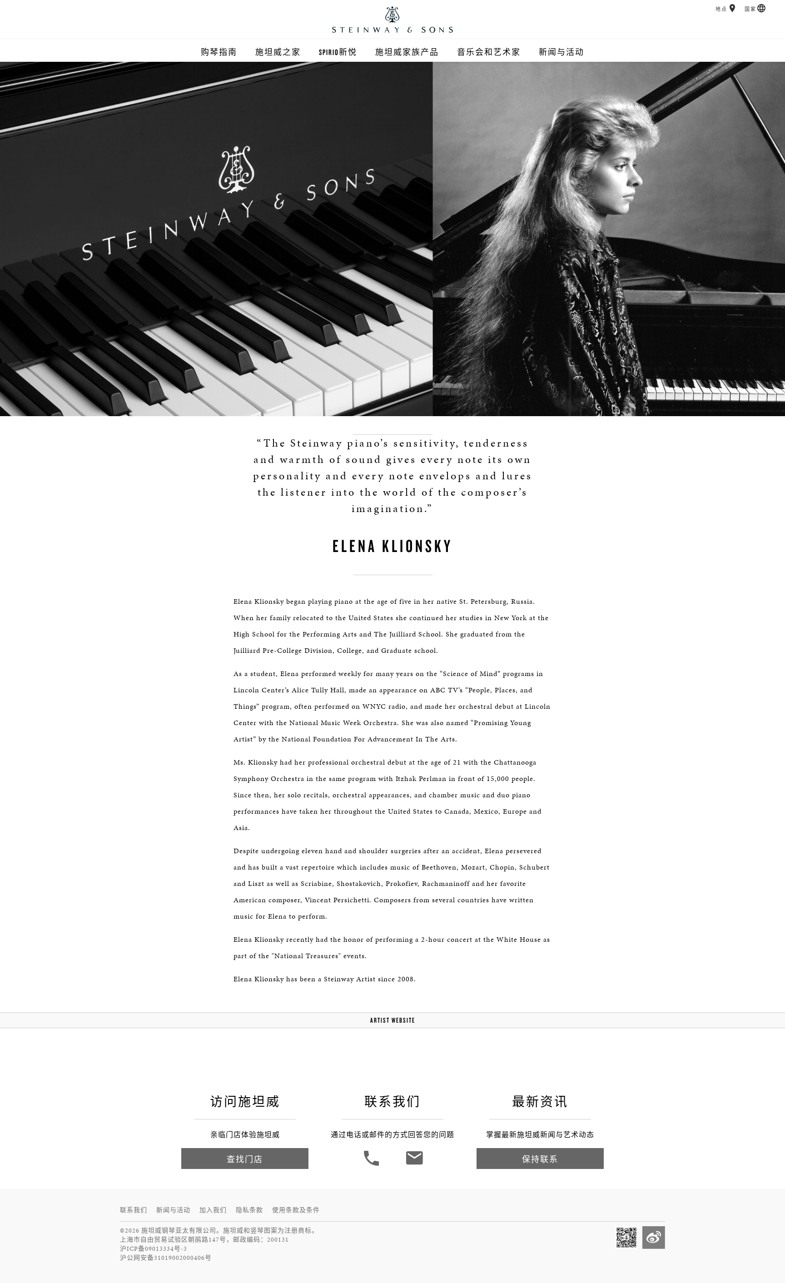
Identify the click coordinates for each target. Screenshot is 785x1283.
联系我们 (133, 1210)
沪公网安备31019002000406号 (166, 1257)
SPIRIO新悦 (338, 52)
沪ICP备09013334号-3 (153, 1248)
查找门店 (245, 1159)
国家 (750, 9)
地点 (721, 9)
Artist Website (392, 1020)
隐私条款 (249, 1210)
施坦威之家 (278, 52)
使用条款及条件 (296, 1210)
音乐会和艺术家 (489, 52)
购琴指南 (219, 52)
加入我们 (213, 1210)
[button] (732, 8)
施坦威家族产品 (407, 52)
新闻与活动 (561, 52)
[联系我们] (414, 1164)
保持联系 (540, 1159)
